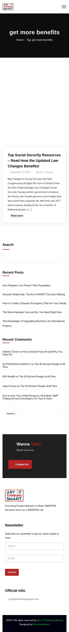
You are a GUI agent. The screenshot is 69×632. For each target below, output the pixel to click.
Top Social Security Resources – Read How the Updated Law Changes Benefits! (34, 160)
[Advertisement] (34, 94)
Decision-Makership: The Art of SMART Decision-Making (34, 294)
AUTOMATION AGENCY (16, 364)
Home (20, 39)
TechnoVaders (41, 624)
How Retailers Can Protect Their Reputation (26, 285)
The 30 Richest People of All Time (37, 376)
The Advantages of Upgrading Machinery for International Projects (33, 323)
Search (8, 245)
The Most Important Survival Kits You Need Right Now (32, 312)
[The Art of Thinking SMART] (8, 6)
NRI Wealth (9, 376)
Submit (12, 572)
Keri (5, 395)
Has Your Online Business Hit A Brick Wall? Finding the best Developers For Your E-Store (30, 397)
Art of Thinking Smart (49, 620)
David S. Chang (44, 172)
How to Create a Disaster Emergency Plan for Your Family (34, 303)
